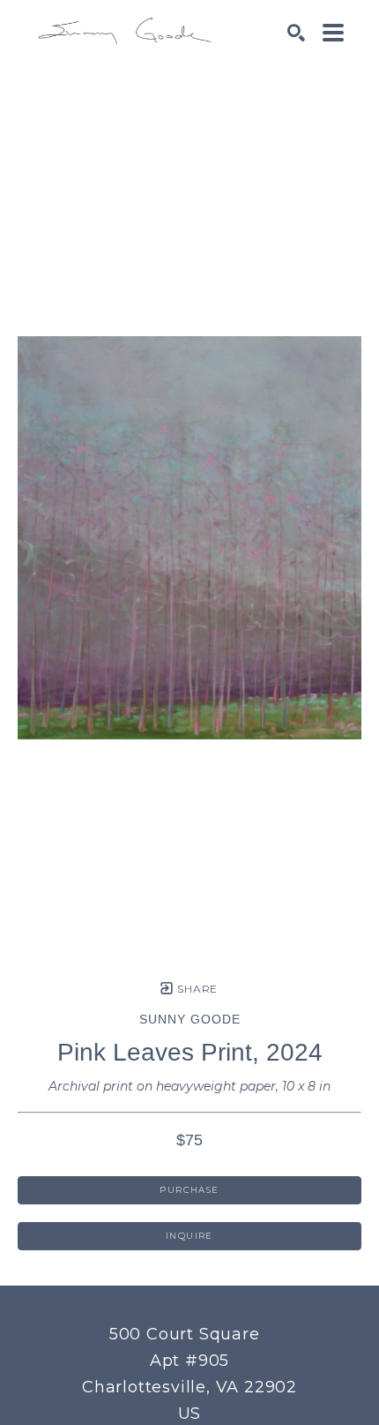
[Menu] (333, 32)
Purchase (189, 1190)
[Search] (296, 32)
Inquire (189, 1235)
